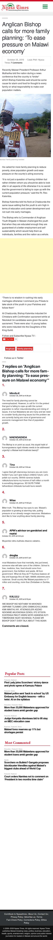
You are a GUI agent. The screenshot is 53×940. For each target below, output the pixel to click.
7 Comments (16, 62)
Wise (12, 500)
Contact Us (43, 913)
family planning (24, 348)
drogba (13, 555)
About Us (32, 913)
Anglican (10, 348)
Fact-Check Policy (15, 919)
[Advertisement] (26, 265)
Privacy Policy (17, 916)
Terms (39, 916)
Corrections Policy (32, 919)
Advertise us (29, 916)
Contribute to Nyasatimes (15, 913)
